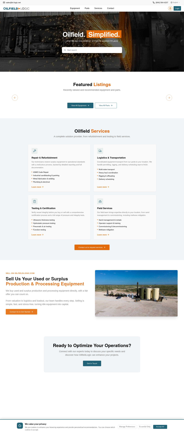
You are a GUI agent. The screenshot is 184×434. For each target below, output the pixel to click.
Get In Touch (92, 363)
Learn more (44, 187)
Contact (110, 8)
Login (177, 8)
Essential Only (144, 427)
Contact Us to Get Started (20, 312)
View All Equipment (78, 105)
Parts (87, 8)
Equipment (75, 8)
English (175, 2)
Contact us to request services (90, 247)
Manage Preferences (127, 427)
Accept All (160, 427)
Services (98, 8)
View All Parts (104, 105)
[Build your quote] (170, 9)
